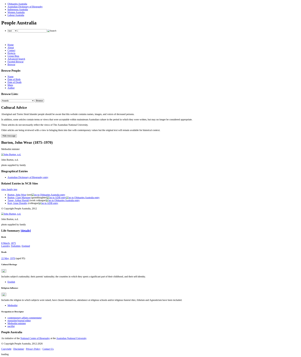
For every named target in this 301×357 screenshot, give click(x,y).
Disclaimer (18, 349)
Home (11, 44)
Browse (11, 64)
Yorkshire (15, 246)
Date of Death (14, 82)
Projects (11, 53)
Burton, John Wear (17, 194)
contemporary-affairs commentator (25, 317)
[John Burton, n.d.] (11, 154)
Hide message (9, 136)
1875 (13, 243)
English (11, 282)
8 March (5, 243)
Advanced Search (16, 59)
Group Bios (13, 56)
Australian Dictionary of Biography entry (28, 177)
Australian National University (71, 338)
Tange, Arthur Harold (18, 200)
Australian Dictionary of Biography (25, 6)
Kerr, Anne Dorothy (17, 203)
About (11, 47)
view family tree (9, 189)
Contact (11, 50)
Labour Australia (16, 15)
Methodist (12, 305)
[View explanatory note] (3, 271)
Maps (10, 85)
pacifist (11, 326)
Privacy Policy (33, 349)
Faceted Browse (16, 61)
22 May (5, 258)
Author (11, 88)
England (26, 246)
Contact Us (48, 349)
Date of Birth (14, 79)
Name (10, 76)
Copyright (6, 349)
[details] (26, 230)
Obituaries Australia (17, 4)
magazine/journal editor (19, 320)
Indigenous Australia (18, 9)
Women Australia (16, 12)
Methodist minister (17, 323)
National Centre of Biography (35, 338)
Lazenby (5, 246)
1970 (12, 258)
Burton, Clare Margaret (19, 197)
